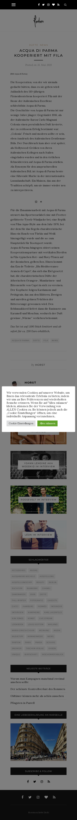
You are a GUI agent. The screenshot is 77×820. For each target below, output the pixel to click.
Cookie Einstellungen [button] (21, 423)
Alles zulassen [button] (47, 423)
